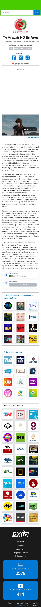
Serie (21, 48)
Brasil (13, 276)
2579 (20, 573)
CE (17, 276)
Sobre (21, 546)
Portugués (28, 48)
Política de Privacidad (15, 603)
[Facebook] (14, 57)
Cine (11, 48)
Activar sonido (30, 129)
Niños (16, 48)
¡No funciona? (33, 138)
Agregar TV (21, 549)
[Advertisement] (20, 91)
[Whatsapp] (28, 57)
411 (20, 594)
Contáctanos (21, 556)
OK (36, 12)
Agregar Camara (21, 552)
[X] (21, 57)
